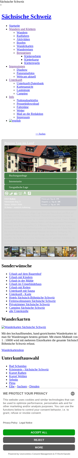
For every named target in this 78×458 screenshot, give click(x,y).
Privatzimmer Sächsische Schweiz (29, 304)
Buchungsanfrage (18, 175)
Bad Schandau (18, 366)
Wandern (22, 32)
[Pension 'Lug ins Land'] (40, 159)
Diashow (22, 69)
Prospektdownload (28, 103)
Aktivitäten (23, 39)
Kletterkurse (31, 59)
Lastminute (23, 90)
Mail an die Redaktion (30, 113)
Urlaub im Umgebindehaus (25, 284)
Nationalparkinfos (27, 100)
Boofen (21, 42)
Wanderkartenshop (13, 350)
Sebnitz (13, 379)
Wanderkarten (25, 46)
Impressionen (17, 66)
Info (11, 96)
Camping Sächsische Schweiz (27, 307)
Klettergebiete (32, 56)
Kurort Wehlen (18, 376)
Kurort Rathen (17, 372)
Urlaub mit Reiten (19, 287)
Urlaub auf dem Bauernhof (25, 273)
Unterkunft (15, 80)
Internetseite (15, 181)
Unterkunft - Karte (20, 294)
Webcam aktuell (26, 76)
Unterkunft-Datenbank (30, 83)
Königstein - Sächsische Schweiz (29, 369)
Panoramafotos (25, 73)
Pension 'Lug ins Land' (19, 143)
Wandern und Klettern (22, 29)
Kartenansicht (25, 86)
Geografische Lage (18, 187)
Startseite (14, 25)
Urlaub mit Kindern (21, 277)
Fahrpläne (23, 107)
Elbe (12, 386)
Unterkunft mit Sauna (22, 290)
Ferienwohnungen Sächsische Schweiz (32, 301)
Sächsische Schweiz (26, 16)
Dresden (34, 386)
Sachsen (22, 386)
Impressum (23, 117)
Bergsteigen (24, 52)
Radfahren (23, 35)
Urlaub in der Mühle (21, 280)
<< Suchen (40, 134)
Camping (22, 93)
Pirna (12, 383)
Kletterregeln (32, 63)
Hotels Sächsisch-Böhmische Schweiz (32, 297)
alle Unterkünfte (18, 311)
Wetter (20, 110)
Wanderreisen (25, 49)
